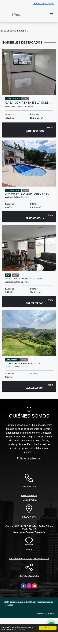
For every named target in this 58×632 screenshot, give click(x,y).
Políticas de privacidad (29, 458)
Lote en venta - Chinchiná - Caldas (23, 363)
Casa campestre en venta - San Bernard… (27, 194)
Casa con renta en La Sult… (28, 102)
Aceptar (47, 628)
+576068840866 (29, 500)
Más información (20, 629)
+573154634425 (29, 495)
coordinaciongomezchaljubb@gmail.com (29, 558)
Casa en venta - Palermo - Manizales (24, 279)
